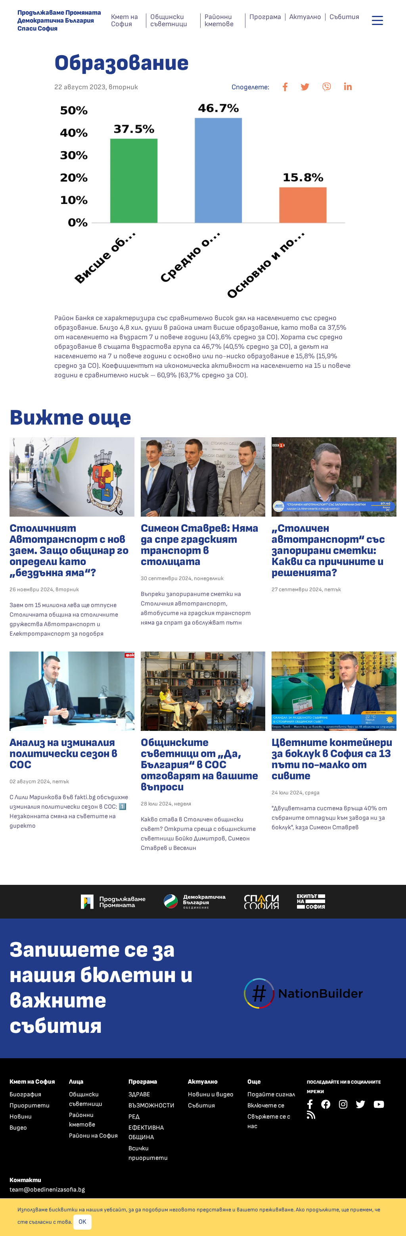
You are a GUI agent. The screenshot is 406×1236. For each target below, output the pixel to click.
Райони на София (93, 1136)
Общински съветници (168, 20)
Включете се (265, 1105)
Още (254, 1082)
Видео (18, 1128)
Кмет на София (124, 20)
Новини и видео (211, 1094)
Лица (76, 1082)
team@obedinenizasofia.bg (47, 1190)
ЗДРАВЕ (139, 1094)
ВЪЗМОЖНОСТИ (151, 1105)
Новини (21, 1117)
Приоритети (30, 1105)
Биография (25, 1094)
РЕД (134, 1117)
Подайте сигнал (271, 1094)
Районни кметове (219, 20)
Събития (344, 17)
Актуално (305, 17)
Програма (265, 17)
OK (82, 1222)
